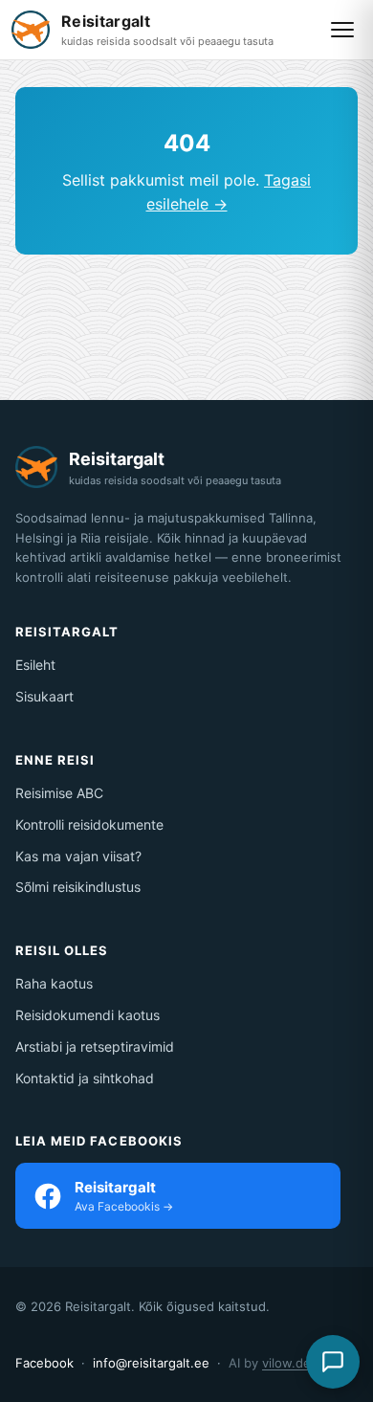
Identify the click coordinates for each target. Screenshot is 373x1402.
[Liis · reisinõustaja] (333, 1362)
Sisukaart (44, 696)
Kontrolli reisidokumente (89, 824)
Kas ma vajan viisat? (78, 856)
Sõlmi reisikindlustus (78, 887)
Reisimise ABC (59, 793)
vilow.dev (290, 1362)
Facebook (44, 1362)
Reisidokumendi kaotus (87, 1015)
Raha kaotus (54, 983)
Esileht (35, 664)
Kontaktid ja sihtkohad (84, 1078)
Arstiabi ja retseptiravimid (94, 1046)
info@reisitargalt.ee (151, 1362)
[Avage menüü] (342, 30)
